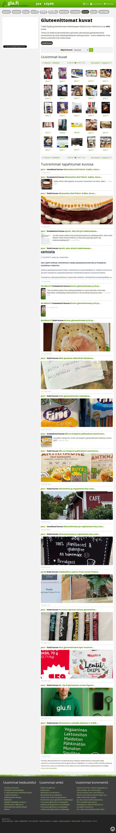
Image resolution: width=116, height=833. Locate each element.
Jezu (47, 81)
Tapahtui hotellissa (11, 795)
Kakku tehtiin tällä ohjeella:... (87, 797)
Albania (7, 809)
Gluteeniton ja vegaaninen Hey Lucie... (77, 488)
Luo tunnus (97, 4)
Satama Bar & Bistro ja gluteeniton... (53, 797)
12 (84, 63)
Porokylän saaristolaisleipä (14, 790)
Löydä (49, 3)
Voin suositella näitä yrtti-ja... (87, 802)
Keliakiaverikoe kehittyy (12, 797)
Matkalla (64, 12)
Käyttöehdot (24, 821)
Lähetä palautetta (64, 821)
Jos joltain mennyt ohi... (85, 807)
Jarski (43, 572)
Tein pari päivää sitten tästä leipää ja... (91, 792)
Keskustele (45, 10)
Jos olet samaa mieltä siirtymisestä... (90, 800)
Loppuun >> (106, 63)
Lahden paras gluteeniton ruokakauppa (54, 809)
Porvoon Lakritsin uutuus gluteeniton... (78, 609)
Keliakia (16, 12)
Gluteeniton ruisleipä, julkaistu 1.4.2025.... (79, 723)
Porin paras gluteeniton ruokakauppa (54, 807)
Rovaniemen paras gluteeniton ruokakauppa (56, 800)
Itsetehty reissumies (11, 788)
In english (55, 821)
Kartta (34, 12)
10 (79, 63)
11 (81, 63)
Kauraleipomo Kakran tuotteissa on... (90, 804)
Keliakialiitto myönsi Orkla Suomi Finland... (79, 572)
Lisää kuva (47, 43)
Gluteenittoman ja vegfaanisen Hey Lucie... (83, 526)
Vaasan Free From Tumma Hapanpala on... (92, 788)
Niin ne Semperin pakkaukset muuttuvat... (85, 433)
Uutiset (16, 821)
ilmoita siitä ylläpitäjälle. (49, 768)
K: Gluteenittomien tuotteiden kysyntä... (18, 792)
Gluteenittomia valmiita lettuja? (15, 807)
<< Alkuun (46, 63)
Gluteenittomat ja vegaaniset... (51, 795)
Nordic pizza (45, 790)
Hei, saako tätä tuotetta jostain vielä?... (91, 809)
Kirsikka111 (46, 286)
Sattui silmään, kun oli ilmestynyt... (89, 790)
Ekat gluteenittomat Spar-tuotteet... (76, 647)
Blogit (26, 12)
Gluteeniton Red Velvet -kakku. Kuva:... (82, 169)
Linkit (94, 12)
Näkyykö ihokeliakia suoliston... (15, 802)
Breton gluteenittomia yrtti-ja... (85, 286)
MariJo (62, 132)
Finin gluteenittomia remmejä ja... (75, 396)
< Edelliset (55, 63)
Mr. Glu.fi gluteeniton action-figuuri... (77, 685)
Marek (77, 132)
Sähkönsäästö (75, 821)
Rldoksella (8, 800)
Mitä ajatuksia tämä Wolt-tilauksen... (76, 358)
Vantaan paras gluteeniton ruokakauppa (55, 804)
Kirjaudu (109, 4)
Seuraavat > (96, 63)
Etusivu (6, 12)
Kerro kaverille (33, 821)
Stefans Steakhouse (47, 788)
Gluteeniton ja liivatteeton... (50, 792)
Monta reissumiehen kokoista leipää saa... (92, 795)
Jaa (38, 3)
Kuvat (85, 12)
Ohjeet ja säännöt (45, 821)
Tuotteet (75, 12)
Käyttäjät (103, 12)
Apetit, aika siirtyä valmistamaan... (81, 231)
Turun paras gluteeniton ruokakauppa (54, 802)
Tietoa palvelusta (7, 821)
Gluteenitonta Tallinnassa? (13, 804)
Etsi (87, 4)
